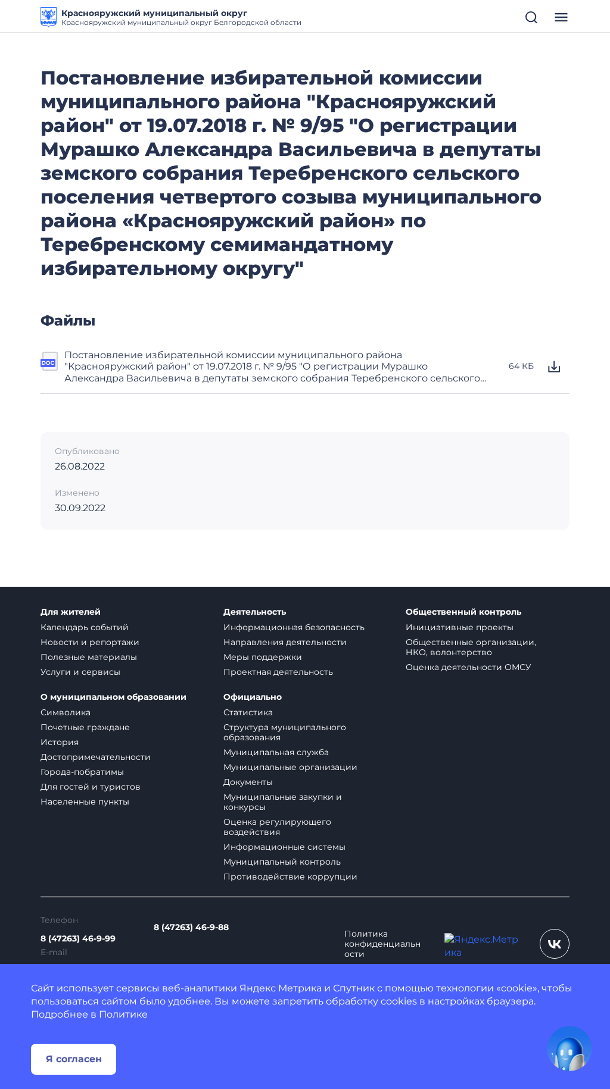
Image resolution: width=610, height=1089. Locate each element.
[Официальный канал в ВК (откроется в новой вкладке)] (554, 944)
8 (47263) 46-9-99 (78, 939)
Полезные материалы (89, 657)
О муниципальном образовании (113, 697)
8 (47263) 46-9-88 (191, 927)
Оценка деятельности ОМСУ (468, 667)
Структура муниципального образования (284, 732)
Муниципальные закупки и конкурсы (282, 801)
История (60, 742)
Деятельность (254, 612)
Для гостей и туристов (91, 786)
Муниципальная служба (276, 752)
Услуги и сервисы (80, 671)
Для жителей (71, 612)
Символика (66, 712)
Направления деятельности (285, 642)
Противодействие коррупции (290, 876)
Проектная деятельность (278, 671)
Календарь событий (85, 627)
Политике (123, 1014)
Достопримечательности (96, 757)
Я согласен (74, 1059)
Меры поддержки (262, 657)
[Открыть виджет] (569, 1048)
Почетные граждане (85, 727)
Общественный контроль (463, 612)
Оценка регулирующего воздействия (277, 826)
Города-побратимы (82, 771)
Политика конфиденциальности (382, 944)
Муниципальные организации (290, 767)
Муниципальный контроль (282, 861)
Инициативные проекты (459, 627)
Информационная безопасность (294, 627)
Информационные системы (284, 846)
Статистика (248, 712)
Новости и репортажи (90, 642)
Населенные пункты (85, 801)
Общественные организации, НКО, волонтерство (471, 647)
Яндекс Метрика (280, 988)
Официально (252, 697)
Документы (248, 782)
